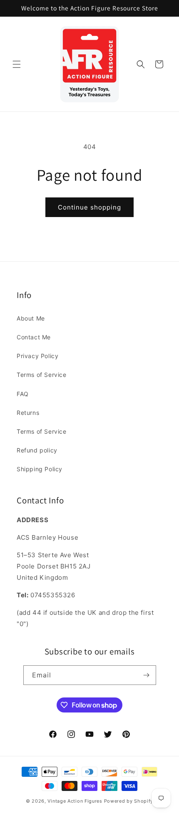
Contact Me (34, 337)
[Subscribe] (146, 675)
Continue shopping (89, 207)
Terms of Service (42, 374)
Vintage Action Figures (74, 801)
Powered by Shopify (129, 801)
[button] (16, 64)
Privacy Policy (37, 355)
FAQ (23, 393)
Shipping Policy (39, 468)
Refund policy (37, 450)
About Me (31, 318)
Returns (28, 412)
